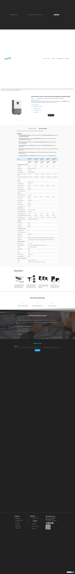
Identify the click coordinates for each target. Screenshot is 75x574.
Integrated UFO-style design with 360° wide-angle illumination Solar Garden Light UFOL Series (31, 286)
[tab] (32, 129)
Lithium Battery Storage (18, 520)
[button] (4, 107)
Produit (48, 58)
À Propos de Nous (60, 58)
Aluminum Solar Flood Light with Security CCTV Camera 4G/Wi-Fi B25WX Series (43, 286)
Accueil (45, 58)
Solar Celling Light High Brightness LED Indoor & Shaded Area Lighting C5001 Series (55, 286)
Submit (37, 350)
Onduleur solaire (17, 518)
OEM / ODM (67, 58)
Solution (53, 58)
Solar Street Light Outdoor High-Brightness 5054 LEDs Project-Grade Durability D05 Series (19, 286)
